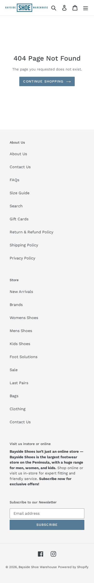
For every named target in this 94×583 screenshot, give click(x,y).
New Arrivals (21, 291)
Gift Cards (19, 219)
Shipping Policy (24, 245)
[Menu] (85, 7)
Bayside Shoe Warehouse (38, 567)
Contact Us (20, 167)
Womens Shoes (24, 317)
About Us (18, 154)
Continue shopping (43, 81)
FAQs (14, 180)
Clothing (18, 409)
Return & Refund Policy (31, 232)
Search (16, 206)
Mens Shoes (21, 330)
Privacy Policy (22, 258)
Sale (14, 370)
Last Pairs (19, 383)
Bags (14, 396)
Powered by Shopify (73, 567)
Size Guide (19, 193)
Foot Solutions (23, 356)
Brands (16, 304)
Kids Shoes (20, 343)
